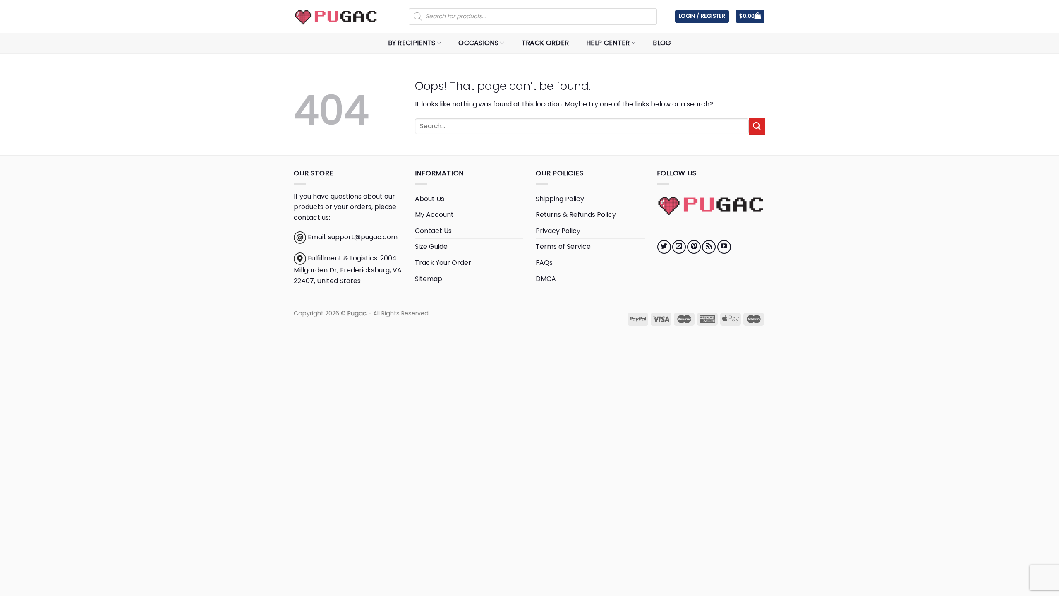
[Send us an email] (679, 247)
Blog (662, 43)
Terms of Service (563, 246)
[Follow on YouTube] (724, 247)
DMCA (546, 279)
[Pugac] (336, 16)
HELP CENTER (608, 43)
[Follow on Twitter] (664, 247)
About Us (429, 199)
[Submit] (757, 126)
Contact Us (433, 231)
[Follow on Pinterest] (694, 247)
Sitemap (428, 279)
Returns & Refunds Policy (576, 214)
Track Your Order (443, 262)
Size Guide (431, 246)
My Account (434, 214)
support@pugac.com (363, 237)
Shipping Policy (560, 199)
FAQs (544, 262)
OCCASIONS (478, 43)
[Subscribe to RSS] (709, 247)
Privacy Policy (558, 231)
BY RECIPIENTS (412, 43)
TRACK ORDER (545, 43)
